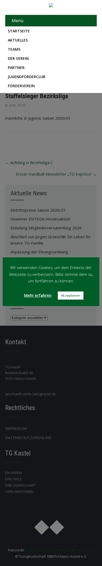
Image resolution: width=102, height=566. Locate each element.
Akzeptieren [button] (70, 295)
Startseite (19, 30)
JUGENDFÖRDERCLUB (26, 76)
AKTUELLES (18, 40)
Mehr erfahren (38, 295)
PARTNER (16, 67)
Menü (17, 21)
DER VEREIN (18, 58)
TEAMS (14, 49)
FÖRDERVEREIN (21, 85)
